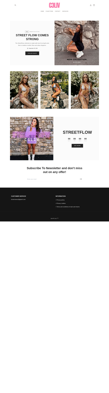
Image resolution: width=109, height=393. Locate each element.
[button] (15, 5)
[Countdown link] (77, 139)
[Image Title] (24, 90)
